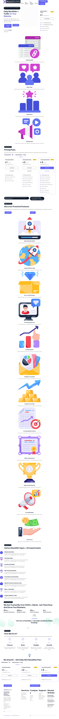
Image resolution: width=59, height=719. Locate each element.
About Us (32, 212)
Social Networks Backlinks (11, 576)
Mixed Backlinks (8, 558)
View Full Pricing (8, 685)
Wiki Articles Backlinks (10, 570)
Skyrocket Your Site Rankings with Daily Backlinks (51, 700)
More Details (8, 212)
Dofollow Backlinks (9, 564)
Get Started (12, 167)
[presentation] (5, 623)
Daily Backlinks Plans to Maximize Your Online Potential (51, 696)
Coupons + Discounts (35, 685)
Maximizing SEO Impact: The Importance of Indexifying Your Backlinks (50, 705)
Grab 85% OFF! (44, 1)
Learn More (12, 170)
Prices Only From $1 (8, 26)
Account (42, 3)
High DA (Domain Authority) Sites (13, 583)
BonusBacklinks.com (8, 715)
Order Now (10, 675)
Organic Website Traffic (10, 595)
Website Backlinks (9, 552)
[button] (25, 628)
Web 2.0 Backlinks (9, 589)
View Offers (16, 25)
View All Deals (47, 18)
